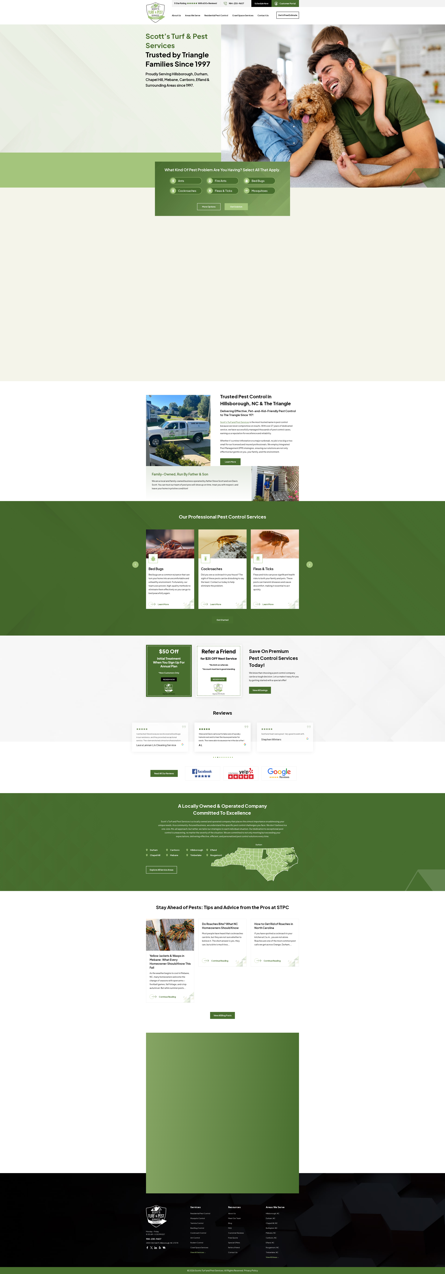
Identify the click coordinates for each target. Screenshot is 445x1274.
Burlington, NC (271, 1228)
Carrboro (175, 850)
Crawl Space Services (242, 15)
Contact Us (263, 15)
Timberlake (195, 855)
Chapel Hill (155, 855)
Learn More (230, 461)
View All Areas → (272, 1257)
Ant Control (195, 1238)
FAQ (230, 1228)
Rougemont (216, 855)
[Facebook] (147, 1247)
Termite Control (196, 1223)
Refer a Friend (234, 1247)
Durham (154, 850)
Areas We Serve (192, 15)
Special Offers (234, 1242)
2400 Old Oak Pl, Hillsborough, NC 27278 (162, 1243)
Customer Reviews (236, 1233)
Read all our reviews (164, 773)
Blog (230, 1223)
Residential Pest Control (216, 15)
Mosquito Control (197, 1218)
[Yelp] (160, 1247)
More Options (209, 206)
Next (309, 564)
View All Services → (198, 1252)
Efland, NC (270, 1242)
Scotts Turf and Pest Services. (209, 1270)
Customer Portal (288, 3)
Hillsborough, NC (272, 1213)
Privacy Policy (251, 1270)
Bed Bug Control (197, 1228)
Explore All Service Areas (161, 869)
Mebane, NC (271, 1233)
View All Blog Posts (223, 1015)
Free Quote (233, 1238)
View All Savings (260, 690)
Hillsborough (196, 850)
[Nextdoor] (164, 1247)
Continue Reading (167, 996)
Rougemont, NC (272, 1247)
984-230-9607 (236, 3)
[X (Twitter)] (151, 1247)
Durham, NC (270, 1218)
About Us (176, 15)
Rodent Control (196, 1242)
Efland (213, 850)
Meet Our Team (234, 1218)
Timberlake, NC (272, 1252)
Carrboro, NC (271, 1238)
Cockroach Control (198, 1233)
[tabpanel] (222, 737)
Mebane (174, 855)
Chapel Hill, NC (272, 1223)
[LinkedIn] (155, 1247)
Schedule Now (261, 3)
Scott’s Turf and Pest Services (234, 422)
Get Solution (236, 206)
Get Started (222, 620)
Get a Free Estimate (287, 15)
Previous (135, 564)
